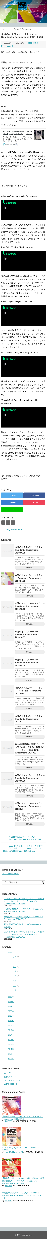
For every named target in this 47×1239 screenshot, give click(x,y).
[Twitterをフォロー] (3, 522)
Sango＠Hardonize (13, 529)
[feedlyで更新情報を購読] (8, 522)
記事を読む (29, 567)
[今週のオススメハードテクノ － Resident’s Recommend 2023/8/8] (7, 807)
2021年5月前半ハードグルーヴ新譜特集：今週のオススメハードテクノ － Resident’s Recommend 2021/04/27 (23, 848)
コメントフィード (12, 1080)
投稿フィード (10, 1077)
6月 (14, 967)
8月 (14, 957)
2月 (14, 986)
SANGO (8, 1200)
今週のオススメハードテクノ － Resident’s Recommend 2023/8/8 (29, 806)
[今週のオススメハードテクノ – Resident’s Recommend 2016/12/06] (7, 607)
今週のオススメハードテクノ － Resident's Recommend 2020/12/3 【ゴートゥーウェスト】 (21, 1195)
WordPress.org (10, 1084)
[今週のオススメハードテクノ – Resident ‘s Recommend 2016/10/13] (7, 635)
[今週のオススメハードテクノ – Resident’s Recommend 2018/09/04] (7, 663)
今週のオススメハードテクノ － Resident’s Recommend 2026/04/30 (29, 578)
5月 (14, 971)
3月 (14, 981)
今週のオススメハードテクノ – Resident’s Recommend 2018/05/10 (29, 778)
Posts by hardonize (10, 874)
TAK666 (8, 1121)
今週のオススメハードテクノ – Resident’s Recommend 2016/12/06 (29, 606)
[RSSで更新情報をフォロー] (13, 522)
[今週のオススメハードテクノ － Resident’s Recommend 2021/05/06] (12, 502)
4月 (14, 976)
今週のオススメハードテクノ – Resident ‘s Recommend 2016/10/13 (29, 634)
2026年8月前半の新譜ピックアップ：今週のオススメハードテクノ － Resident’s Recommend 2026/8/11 (24, 934)
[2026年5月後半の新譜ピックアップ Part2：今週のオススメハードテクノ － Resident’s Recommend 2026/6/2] (7, 748)
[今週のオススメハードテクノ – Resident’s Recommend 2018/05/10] (7, 778)
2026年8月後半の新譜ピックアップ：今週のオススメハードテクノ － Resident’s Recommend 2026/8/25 (24, 901)
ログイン (8, 1073)
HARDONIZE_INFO (14, 1152)
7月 (14, 962)
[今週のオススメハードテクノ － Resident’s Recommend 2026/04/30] (7, 578)
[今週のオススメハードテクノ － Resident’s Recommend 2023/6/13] (7, 691)
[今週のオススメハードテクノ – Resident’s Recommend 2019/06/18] (7, 550)
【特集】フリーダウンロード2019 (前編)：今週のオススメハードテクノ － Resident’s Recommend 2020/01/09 (23, 1180)
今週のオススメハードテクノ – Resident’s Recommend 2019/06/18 (29, 550)
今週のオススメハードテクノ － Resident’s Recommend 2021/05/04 (25, 838)
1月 (14, 990)
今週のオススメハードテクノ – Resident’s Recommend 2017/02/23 (29, 719)
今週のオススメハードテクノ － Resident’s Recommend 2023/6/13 (29, 691)
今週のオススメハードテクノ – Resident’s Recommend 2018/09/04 (29, 663)
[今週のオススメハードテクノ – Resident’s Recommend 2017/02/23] (7, 719)
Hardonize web (26, 1235)
